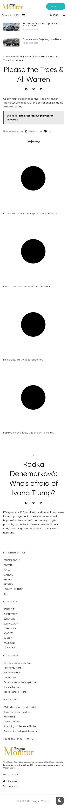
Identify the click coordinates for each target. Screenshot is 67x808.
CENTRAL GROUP (12, 560)
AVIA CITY (8, 638)
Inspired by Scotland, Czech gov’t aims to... (28, 433)
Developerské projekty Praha (18, 663)
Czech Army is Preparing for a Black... (43, 39)
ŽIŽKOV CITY (9, 619)
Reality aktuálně (12, 673)
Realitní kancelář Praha (15, 692)
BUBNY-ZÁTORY (11, 624)
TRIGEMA (8, 565)
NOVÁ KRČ (8, 633)
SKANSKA (8, 575)
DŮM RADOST (10, 648)
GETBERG (8, 585)
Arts (49, 131)
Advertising (9, 717)
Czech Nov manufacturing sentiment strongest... (31, 213)
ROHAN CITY (9, 609)
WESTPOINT (9, 643)
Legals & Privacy (12, 722)
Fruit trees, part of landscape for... (23, 360)
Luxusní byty (10, 678)
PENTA (7, 570)
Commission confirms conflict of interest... (27, 286)
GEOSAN (8, 580)
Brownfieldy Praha (12, 687)
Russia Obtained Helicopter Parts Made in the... (41, 24)
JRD (5, 594)
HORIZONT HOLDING (13, 589)
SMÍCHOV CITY (10, 614)
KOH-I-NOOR (10, 629)
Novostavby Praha (12, 668)
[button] (55, 6)
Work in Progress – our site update (20, 707)
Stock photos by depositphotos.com (21, 731)
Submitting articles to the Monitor (20, 726)
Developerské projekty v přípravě (20, 682)
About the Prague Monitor (16, 712)
